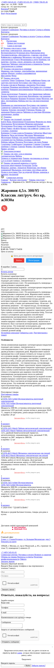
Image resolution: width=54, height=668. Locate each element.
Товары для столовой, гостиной (17, 119)
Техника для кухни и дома (15, 48)
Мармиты (5, 135)
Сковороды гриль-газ (20, 107)
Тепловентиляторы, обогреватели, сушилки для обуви (24, 55)
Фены (13, 76)
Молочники (6, 137)
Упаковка (8, 117)
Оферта (23, 559)
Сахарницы (27, 144)
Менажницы (39, 135)
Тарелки (21, 146)
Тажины (4, 110)
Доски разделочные (9, 94)
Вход (3, 13)
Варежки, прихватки (27, 85)
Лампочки (5, 64)
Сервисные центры (14, 178)
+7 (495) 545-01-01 (9, 552)
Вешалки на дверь (43, 122)
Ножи (3, 103)
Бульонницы (29, 122)
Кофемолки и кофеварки (11, 57)
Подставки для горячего (36, 105)
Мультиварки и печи (29, 59)
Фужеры (47, 146)
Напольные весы (37, 53)
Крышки (22, 98)
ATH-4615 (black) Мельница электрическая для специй (24, 455)
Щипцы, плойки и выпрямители (22, 73)
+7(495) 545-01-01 (8, 2)
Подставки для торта (32, 142)
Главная (4, 30)
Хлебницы (19, 80)
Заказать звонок (8, 561)
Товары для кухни (11, 78)
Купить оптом (7, 272)
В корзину (5, 424)
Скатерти (5, 80)
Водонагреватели (8, 53)
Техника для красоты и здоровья (17, 69)
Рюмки (45, 142)
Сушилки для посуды (39, 107)
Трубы (34, 165)
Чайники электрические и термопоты (26, 64)
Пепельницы (6, 124)
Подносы (19, 142)
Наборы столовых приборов (28, 140)
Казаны (4, 96)
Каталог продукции (18, 180)
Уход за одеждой (25, 172)
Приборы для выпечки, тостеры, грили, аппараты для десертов (25, 60)
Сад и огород (6, 161)
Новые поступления (16, 43)
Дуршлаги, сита (25, 94)
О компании (13, 30)
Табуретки (37, 133)
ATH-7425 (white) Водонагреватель (16, 485)
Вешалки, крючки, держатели (13, 168)
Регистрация (11, 13)
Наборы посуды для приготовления (33, 101)
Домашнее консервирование (21, 89)
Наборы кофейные (37, 137)
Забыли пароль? (38, 665)
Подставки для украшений (24, 126)
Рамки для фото (13, 128)
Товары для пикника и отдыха (36, 158)
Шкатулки (47, 133)
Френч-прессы (16, 112)
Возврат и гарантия (42, 555)
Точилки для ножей (17, 110)
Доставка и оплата (27, 30)
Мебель (18, 156)
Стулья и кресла (17, 133)
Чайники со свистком (32, 112)
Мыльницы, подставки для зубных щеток (29, 170)
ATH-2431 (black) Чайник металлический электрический (25, 430)
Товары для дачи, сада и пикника (18, 154)
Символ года (44, 128)
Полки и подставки (9, 172)
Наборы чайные (8, 142)
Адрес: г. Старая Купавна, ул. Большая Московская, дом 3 (25, 539)
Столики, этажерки (9, 131)
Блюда (3, 122)
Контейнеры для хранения (39, 96)
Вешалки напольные (34, 124)
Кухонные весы (23, 53)
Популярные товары (9, 394)
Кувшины (28, 133)
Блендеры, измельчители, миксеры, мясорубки (21, 50)
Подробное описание (10, 333)
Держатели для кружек (18, 96)
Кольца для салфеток (29, 128)
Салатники (5, 144)
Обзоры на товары (9, 557)
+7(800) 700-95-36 (40, 2)
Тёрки (12, 80)
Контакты (5, 32)
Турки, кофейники (33, 80)
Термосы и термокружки (11, 158)
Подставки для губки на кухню (32, 83)
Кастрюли (5, 98)
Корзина (4, 9)
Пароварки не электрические (13, 105)
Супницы (13, 146)
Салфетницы (16, 144)
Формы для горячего (34, 146)
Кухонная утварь (34, 98)
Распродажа (12, 41)
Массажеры (6, 76)
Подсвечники (7, 126)
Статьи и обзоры (43, 30)
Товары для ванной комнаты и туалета (20, 163)
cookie (19, 653)
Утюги (17, 59)
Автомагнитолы (8, 156)
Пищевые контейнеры (19, 87)
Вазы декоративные (15, 122)
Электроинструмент (12, 151)
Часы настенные (17, 135)
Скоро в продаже (14, 46)
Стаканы (36, 144)
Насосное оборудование (11, 165)
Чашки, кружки (7, 149)
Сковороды (6, 107)
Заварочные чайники (41, 94)
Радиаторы (26, 165)
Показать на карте (8, 542)
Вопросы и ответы (25, 557)
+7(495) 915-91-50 (24, 2)
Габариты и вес (26, 333)
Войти (19, 260)
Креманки (5, 133)
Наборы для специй (20, 137)
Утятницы (30, 110)
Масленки (28, 135)
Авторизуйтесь (19, 418)
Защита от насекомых (22, 161)
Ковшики (14, 98)
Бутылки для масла (9, 85)
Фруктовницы (19, 124)
